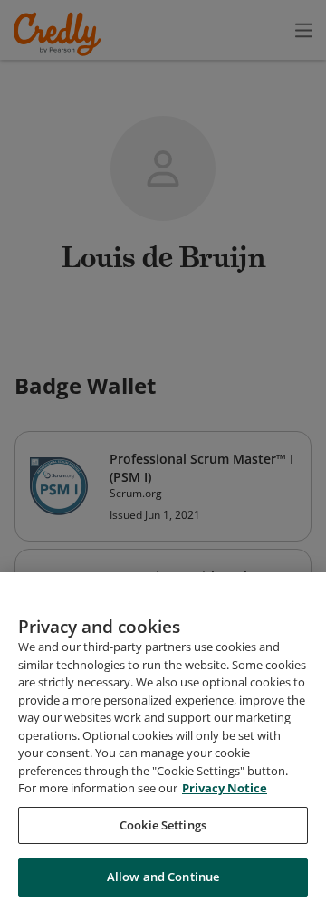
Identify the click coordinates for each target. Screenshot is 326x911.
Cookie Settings (163, 825)
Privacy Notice (224, 788)
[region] (163, 741)
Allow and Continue (163, 876)
